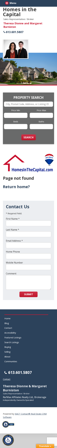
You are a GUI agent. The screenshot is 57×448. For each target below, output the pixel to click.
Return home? (16, 186)
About (7, 356)
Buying (7, 346)
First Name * (13, 218)
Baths (41, 121)
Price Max (41, 110)
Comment (11, 273)
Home (7, 318)
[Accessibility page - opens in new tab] (9, 428)
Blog (6, 323)
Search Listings (11, 342)
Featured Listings (12, 337)
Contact (8, 327)
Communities (10, 361)
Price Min (15, 110)
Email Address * (14, 240)
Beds (15, 121)
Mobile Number (14, 262)
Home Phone (13, 251)
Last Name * (12, 229)
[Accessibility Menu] (8, 440)
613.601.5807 (14, 32)
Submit (28, 294)
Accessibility (10, 332)
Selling (7, 351)
